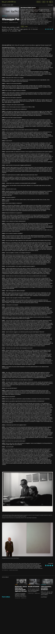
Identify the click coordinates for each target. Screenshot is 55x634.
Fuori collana (43, 584)
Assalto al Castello (33, 586)
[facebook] (50, 565)
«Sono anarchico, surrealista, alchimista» (46, 588)
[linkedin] (52, 565)
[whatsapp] (46, 565)
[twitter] (48, 565)
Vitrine (16, 584)
